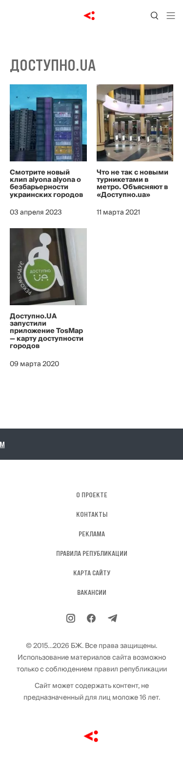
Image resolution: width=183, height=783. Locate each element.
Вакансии (91, 592)
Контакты (91, 514)
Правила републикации (91, 553)
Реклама (92, 534)
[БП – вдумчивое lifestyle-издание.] (91, 15)
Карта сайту (91, 573)
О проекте (91, 495)
